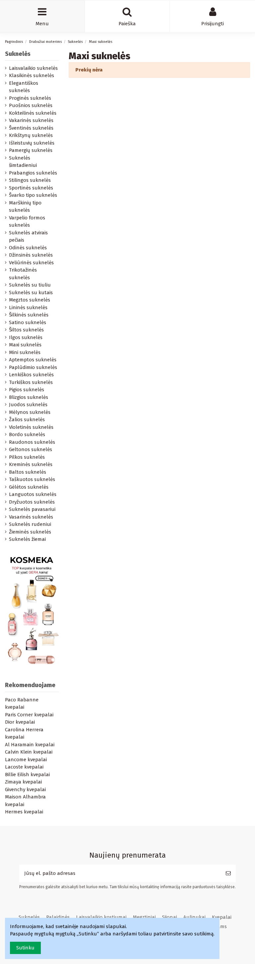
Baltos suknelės (27, 472)
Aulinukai (194, 917)
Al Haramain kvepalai (29, 745)
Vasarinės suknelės (31, 517)
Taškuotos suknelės (32, 479)
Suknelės (18, 54)
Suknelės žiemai (27, 539)
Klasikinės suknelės (31, 75)
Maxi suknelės (25, 345)
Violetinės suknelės (31, 427)
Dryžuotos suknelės (32, 502)
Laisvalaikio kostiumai (101, 917)
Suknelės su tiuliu (30, 285)
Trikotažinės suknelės (23, 274)
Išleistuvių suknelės (31, 143)
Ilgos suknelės (25, 337)
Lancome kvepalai (26, 760)
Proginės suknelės (30, 98)
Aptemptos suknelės (32, 360)
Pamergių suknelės (30, 150)
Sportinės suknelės (31, 188)
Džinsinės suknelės (31, 255)
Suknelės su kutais (31, 293)
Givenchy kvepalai (25, 789)
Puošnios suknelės (30, 105)
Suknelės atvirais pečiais (28, 236)
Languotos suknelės (32, 494)
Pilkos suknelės (27, 457)
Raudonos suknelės (32, 442)
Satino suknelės (27, 322)
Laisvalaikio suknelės (33, 68)
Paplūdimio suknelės (33, 367)
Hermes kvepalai (24, 812)
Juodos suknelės (28, 405)
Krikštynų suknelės (31, 135)
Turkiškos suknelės (31, 382)
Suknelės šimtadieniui (23, 162)
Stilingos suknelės (30, 180)
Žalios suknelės (27, 419)
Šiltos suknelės (26, 330)
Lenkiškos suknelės (31, 375)
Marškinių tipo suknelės (25, 206)
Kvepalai (221, 917)
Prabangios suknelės (33, 173)
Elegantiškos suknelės (23, 87)
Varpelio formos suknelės (27, 221)
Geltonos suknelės (30, 449)
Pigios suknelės (26, 390)
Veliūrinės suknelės (31, 263)
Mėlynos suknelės (29, 412)
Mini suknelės (25, 352)
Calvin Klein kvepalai (28, 752)
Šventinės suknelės (31, 128)
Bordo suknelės (27, 434)
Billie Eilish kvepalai (27, 775)
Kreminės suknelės (30, 464)
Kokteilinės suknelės (32, 113)
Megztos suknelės (29, 300)
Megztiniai (144, 917)
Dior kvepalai (20, 722)
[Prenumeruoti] (228, 873)
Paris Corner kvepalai (29, 715)
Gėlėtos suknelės (28, 487)
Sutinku (25, 948)
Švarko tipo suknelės (33, 195)
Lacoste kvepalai (24, 767)
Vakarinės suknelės (31, 120)
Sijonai (169, 917)
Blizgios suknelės (28, 397)
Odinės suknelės (28, 248)
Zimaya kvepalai (23, 782)
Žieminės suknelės (30, 532)
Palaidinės (58, 917)
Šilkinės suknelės (28, 315)
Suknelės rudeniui (30, 524)
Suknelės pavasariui (32, 509)
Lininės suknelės (28, 307)
